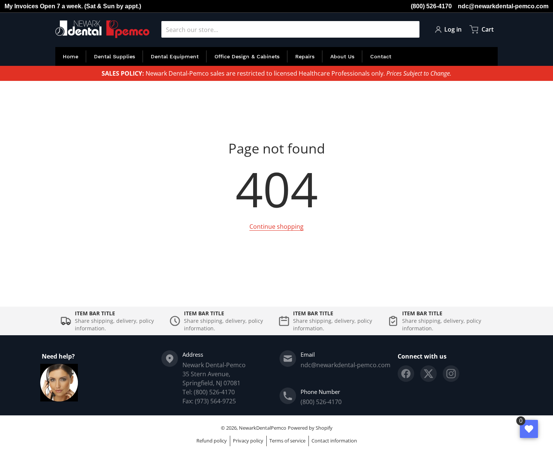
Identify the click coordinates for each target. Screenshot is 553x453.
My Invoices (21, 6)
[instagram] (451, 373)
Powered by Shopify (310, 427)
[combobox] (290, 29)
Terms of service (287, 440)
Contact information (334, 440)
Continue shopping (276, 226)
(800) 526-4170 (431, 6)
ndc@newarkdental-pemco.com (503, 6)
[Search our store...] (411, 29)
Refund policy (211, 440)
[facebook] (406, 373)
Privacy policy (248, 440)
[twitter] (428, 373)
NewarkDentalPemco (262, 427)
